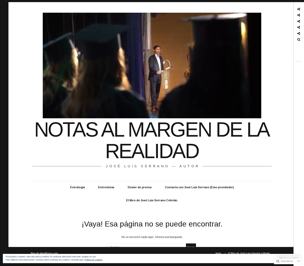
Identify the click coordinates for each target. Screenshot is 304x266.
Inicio (218, 253)
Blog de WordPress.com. (44, 253)
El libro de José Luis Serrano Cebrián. (152, 200)
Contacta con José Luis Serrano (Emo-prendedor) (199, 187)
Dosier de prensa (139, 187)
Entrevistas (106, 187)
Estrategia (77, 187)
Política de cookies (93, 260)
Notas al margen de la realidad (151, 140)
